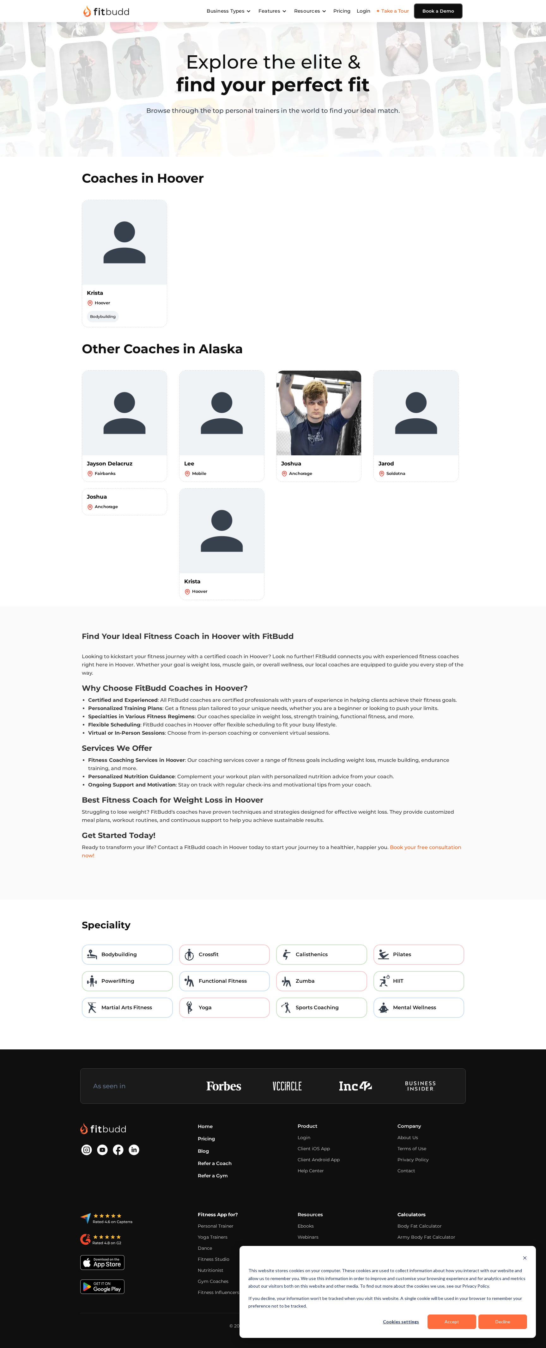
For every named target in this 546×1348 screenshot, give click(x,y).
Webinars (308, 1237)
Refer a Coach (215, 1163)
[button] (229, 11)
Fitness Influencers (218, 1292)
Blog (203, 1151)
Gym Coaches (213, 1281)
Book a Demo (438, 11)
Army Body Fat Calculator (426, 1237)
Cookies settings (401, 1321)
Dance (205, 1248)
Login (363, 11)
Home (205, 1126)
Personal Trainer (216, 1226)
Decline (502, 1321)
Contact (406, 1171)
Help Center (311, 1171)
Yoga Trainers (213, 1237)
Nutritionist (210, 1270)
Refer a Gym (213, 1176)
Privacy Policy (413, 1160)
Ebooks (306, 1226)
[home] (106, 11)
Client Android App (319, 1160)
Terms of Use (411, 1148)
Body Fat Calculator (419, 1226)
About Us (407, 1137)
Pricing (341, 11)
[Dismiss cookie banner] (525, 1259)
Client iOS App (314, 1148)
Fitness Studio (213, 1259)
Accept (452, 1321)
